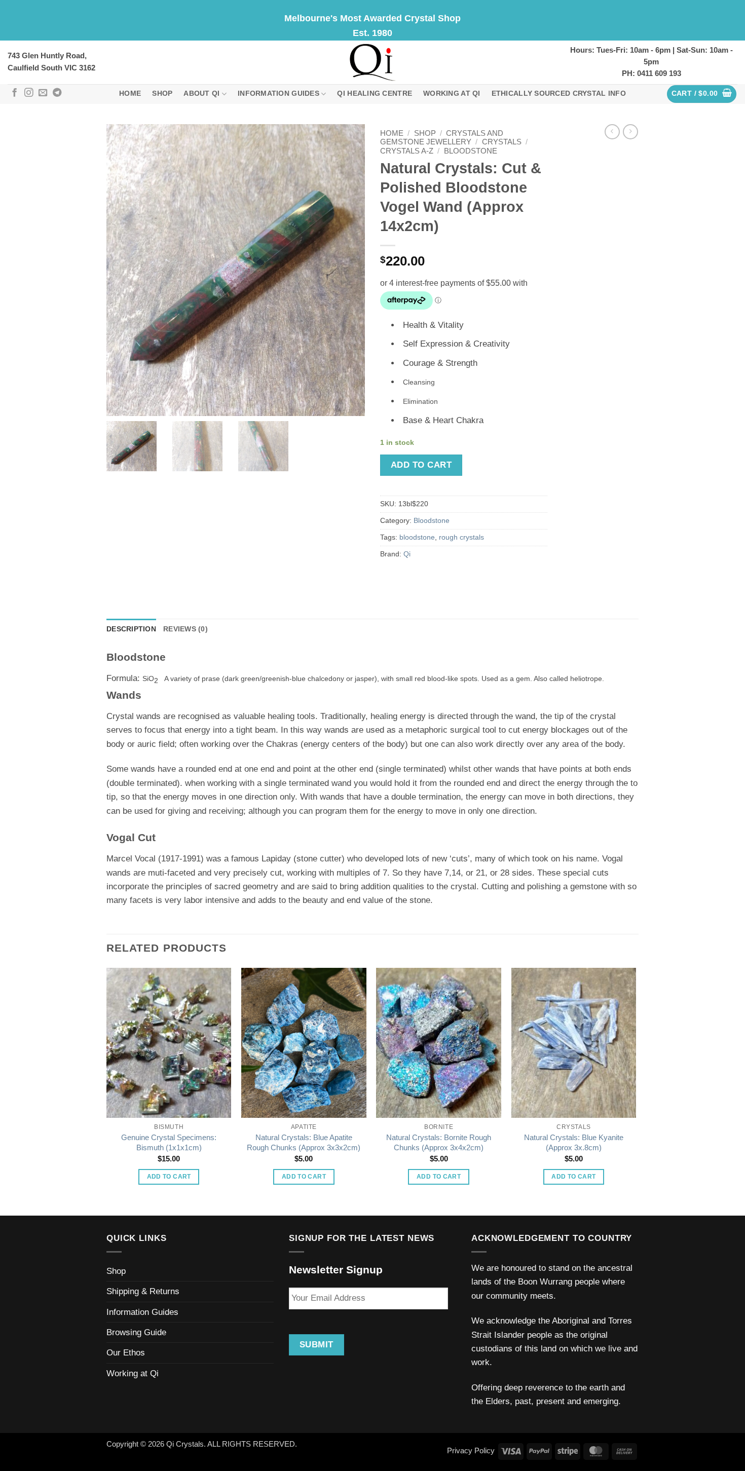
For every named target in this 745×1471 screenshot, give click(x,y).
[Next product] (612, 131)
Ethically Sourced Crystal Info (559, 93)
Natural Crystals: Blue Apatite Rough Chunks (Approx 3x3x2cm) (303, 1142)
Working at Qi (451, 93)
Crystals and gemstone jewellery (441, 137)
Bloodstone (470, 151)
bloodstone (417, 537)
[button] (702, 94)
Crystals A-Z (406, 151)
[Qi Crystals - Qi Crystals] (372, 62)
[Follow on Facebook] (14, 93)
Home (130, 93)
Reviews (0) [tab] (185, 629)
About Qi (201, 93)
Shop (162, 93)
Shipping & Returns (142, 1291)
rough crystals (461, 537)
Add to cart (421, 465)
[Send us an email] (43, 93)
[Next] (635, 1091)
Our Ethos (125, 1352)
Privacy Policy (471, 1450)
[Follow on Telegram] (57, 93)
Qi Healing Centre (374, 93)
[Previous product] (630, 131)
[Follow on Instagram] (28, 93)
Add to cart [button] (169, 1176)
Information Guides (278, 93)
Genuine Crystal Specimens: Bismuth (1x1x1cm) (168, 1142)
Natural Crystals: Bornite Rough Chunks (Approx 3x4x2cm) (438, 1142)
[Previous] (107, 1091)
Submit (316, 1344)
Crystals (502, 142)
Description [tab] (131, 629)
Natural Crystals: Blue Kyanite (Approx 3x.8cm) (573, 1142)
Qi (407, 554)
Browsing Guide (136, 1332)
